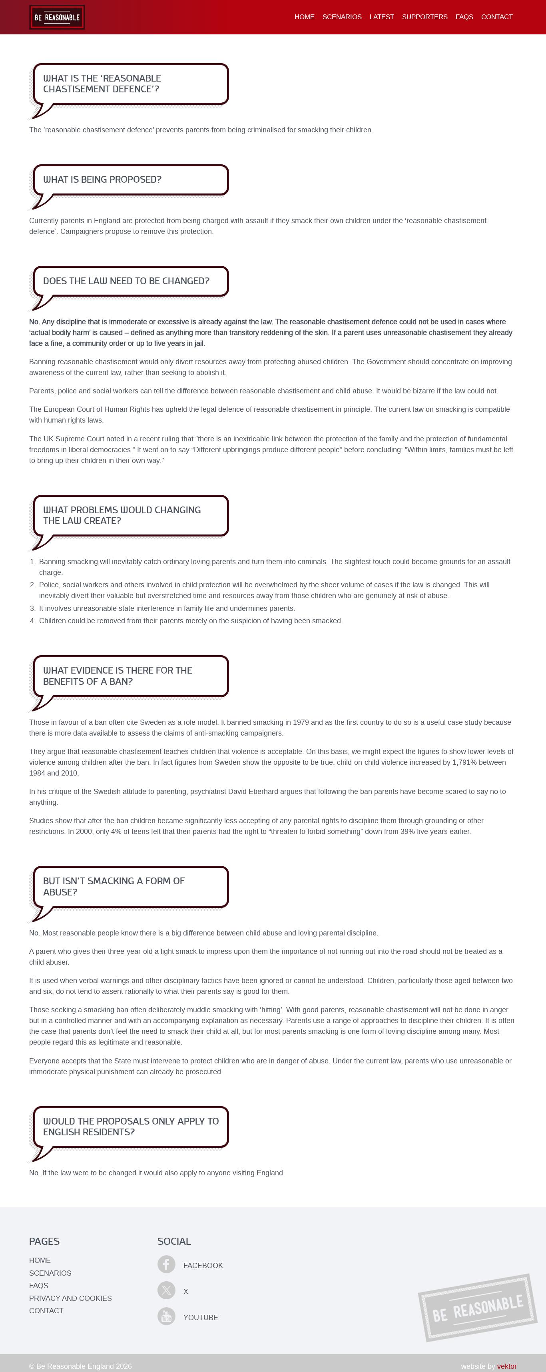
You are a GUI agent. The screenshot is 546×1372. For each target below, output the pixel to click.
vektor (507, 1366)
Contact (497, 17)
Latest (382, 17)
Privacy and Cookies (70, 1298)
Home (305, 17)
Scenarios (342, 17)
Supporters (425, 17)
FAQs (464, 17)
